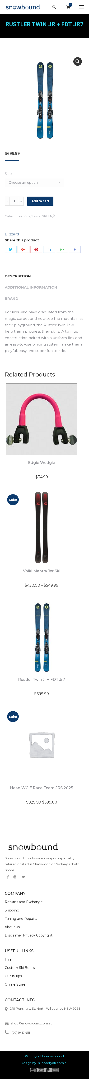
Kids (26, 216)
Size (8, 173)
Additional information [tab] (31, 287)
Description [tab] (18, 276)
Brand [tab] (11, 298)
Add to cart (40, 201)
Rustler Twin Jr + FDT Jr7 (41, 679)
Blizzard (12, 234)
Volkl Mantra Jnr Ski (41, 571)
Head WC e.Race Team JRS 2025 (41, 788)
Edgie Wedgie (41, 462)
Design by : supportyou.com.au (44, 1063)
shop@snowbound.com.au (31, 1023)
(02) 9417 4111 (21, 1032)
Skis (34, 216)
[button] (77, 61)
